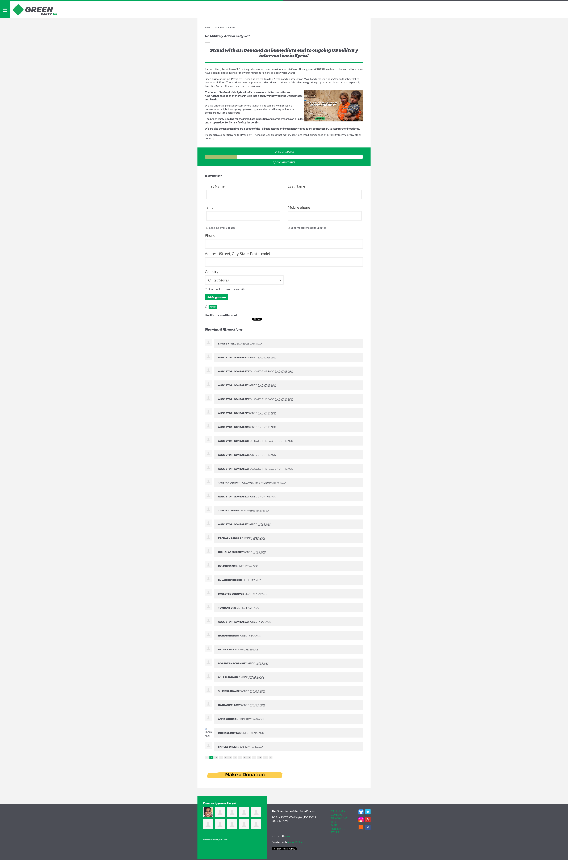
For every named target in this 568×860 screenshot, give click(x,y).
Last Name (296, 186)
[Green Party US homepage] (35, 9)
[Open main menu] (5, 9)
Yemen (213, 306)
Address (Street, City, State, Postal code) (237, 253)
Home (207, 27)
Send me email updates (223, 227)
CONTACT (337, 814)
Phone (210, 235)
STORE (335, 832)
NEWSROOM (339, 818)
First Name (215, 186)
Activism (231, 27)
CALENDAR (338, 811)
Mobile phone (299, 207)
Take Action (219, 27)
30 (260, 757)
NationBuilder (295, 842)
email (288, 836)
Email (210, 207)
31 (265, 757)
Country (211, 271)
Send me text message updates (309, 227)
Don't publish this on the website (227, 289)
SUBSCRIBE (338, 828)
